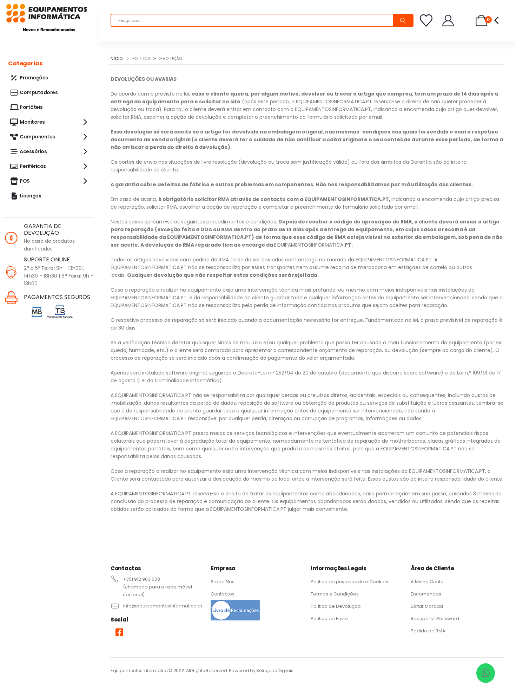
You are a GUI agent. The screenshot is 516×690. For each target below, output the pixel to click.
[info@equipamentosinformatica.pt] (114, 606)
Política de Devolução (336, 606)
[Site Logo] (46, 13)
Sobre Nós (222, 581)
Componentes (37, 136)
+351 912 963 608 (141, 579)
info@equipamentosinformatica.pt (162, 606)
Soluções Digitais (274, 670)
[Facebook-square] (119, 632)
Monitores (32, 121)
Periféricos (33, 166)
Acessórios (33, 151)
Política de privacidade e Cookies (349, 581)
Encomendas (426, 594)
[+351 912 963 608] (114, 578)
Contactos (222, 594)
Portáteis (31, 107)
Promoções (34, 77)
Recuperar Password (435, 618)
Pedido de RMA (428, 630)
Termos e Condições (335, 594)
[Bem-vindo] (448, 20)
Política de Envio (329, 618)
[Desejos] (426, 20)
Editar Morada (427, 606)
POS (25, 180)
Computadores (39, 92)
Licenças (30, 195)
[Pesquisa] (403, 20)
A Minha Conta (428, 581)
